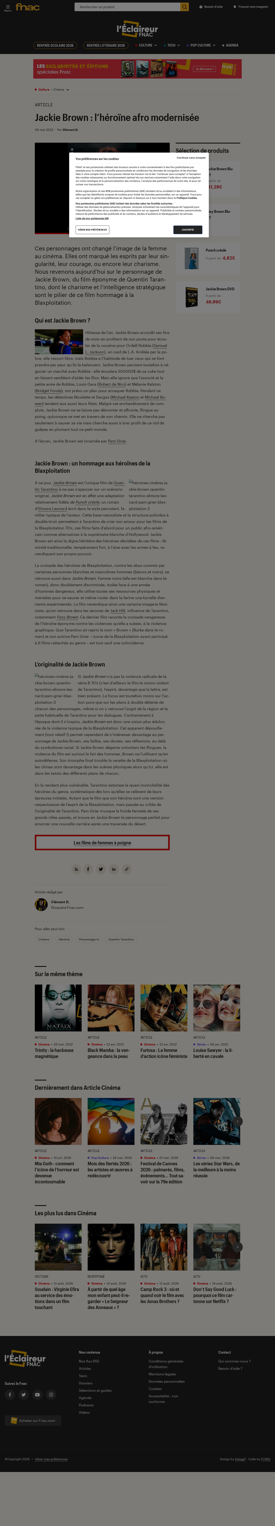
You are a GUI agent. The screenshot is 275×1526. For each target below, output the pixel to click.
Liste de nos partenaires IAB (92, 218)
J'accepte (188, 230)
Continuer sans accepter (191, 157)
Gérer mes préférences (92, 230)
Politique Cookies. (186, 197)
